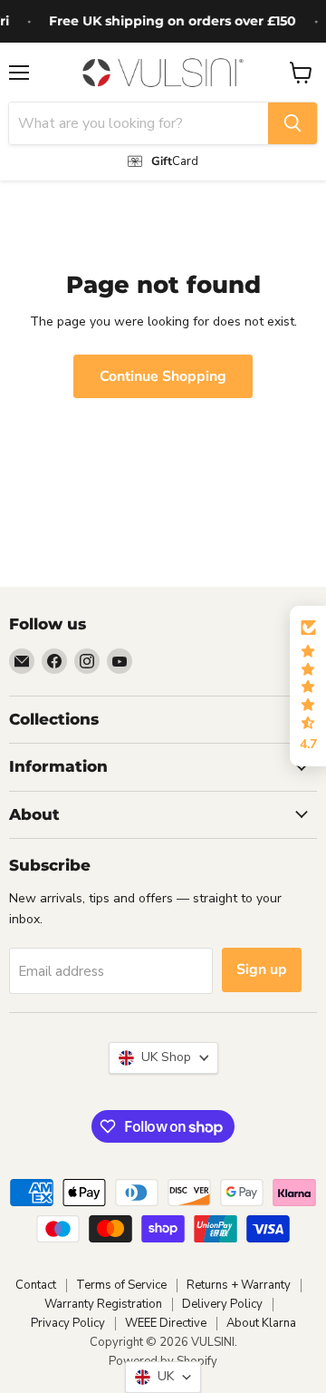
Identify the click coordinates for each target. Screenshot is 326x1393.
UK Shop (162, 1057)
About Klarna (261, 1323)
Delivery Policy (222, 1304)
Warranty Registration (103, 1304)
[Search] (292, 123)
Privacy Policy (68, 1323)
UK (162, 1376)
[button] (308, 686)
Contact (35, 1285)
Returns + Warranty (239, 1285)
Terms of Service (121, 1285)
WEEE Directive (165, 1323)
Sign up (261, 969)
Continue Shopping (163, 376)
